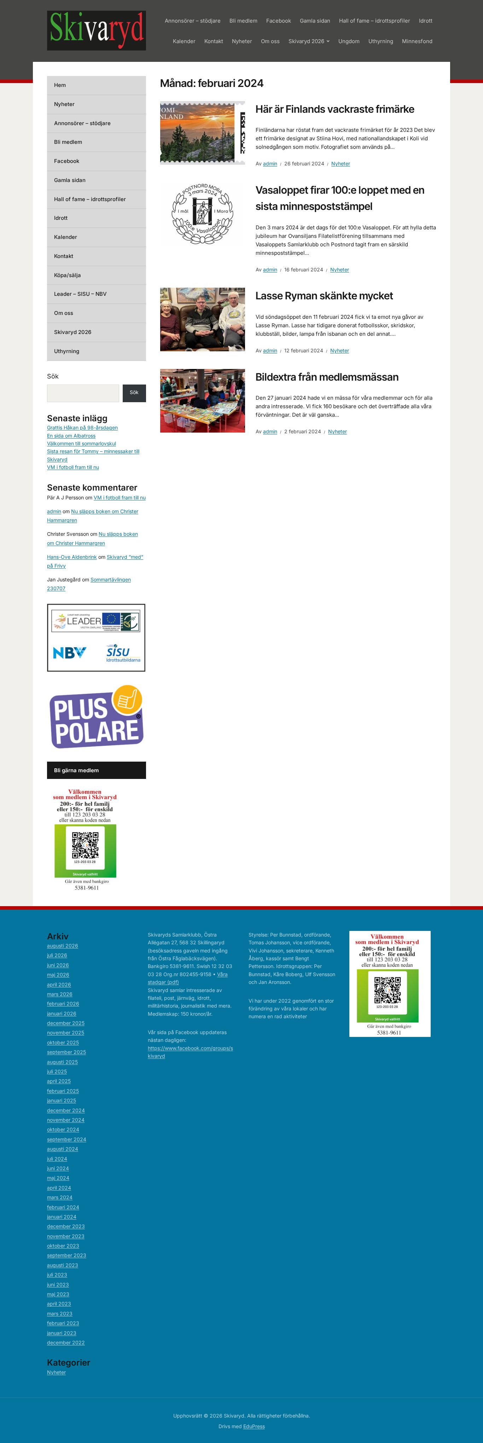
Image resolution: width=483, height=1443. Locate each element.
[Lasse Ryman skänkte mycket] (202, 319)
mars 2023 (59, 1313)
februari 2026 (63, 1004)
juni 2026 (58, 965)
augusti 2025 (62, 1062)
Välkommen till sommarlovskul (81, 443)
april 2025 (59, 1081)
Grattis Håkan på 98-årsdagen (82, 427)
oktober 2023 (63, 1246)
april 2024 (59, 1188)
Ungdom (349, 41)
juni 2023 (58, 1284)
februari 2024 (63, 1207)
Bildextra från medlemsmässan (327, 377)
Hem (60, 85)
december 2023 (66, 1226)
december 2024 (66, 1110)
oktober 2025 (63, 1042)
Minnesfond (417, 41)
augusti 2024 (62, 1149)
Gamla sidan (315, 20)
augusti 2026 (62, 946)
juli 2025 (57, 1071)
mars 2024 (59, 1197)
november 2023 (66, 1236)
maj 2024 (58, 1178)
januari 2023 (61, 1333)
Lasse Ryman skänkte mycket (324, 295)
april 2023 (59, 1304)
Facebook (278, 20)
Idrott (425, 20)
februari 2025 (63, 1091)
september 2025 (66, 1052)
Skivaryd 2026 (306, 41)
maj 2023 (58, 1294)
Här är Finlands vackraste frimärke (335, 109)
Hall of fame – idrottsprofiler (374, 20)
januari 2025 (61, 1100)
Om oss (270, 41)
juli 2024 (57, 1159)
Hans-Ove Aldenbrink (72, 557)
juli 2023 (57, 1275)
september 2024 (66, 1139)
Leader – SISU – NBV (80, 294)
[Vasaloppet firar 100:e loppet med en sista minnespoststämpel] (202, 213)
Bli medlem (243, 20)
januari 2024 (61, 1217)
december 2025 (66, 1023)
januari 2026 (61, 1013)
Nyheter (242, 41)
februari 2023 (63, 1323)
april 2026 (59, 984)
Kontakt (213, 41)
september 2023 (66, 1255)
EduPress (254, 1426)
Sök (53, 376)
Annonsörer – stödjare (193, 20)
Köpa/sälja (67, 275)
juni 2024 (58, 1168)
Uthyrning (380, 41)
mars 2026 (59, 994)
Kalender (184, 41)
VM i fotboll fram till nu (73, 467)
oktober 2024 (63, 1129)
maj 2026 (58, 975)
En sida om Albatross (71, 436)
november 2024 (66, 1120)
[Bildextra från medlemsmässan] (202, 400)
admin (270, 163)
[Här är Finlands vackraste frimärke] (202, 132)
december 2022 (66, 1342)
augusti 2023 (62, 1265)
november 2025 (65, 1033)
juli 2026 (57, 955)
